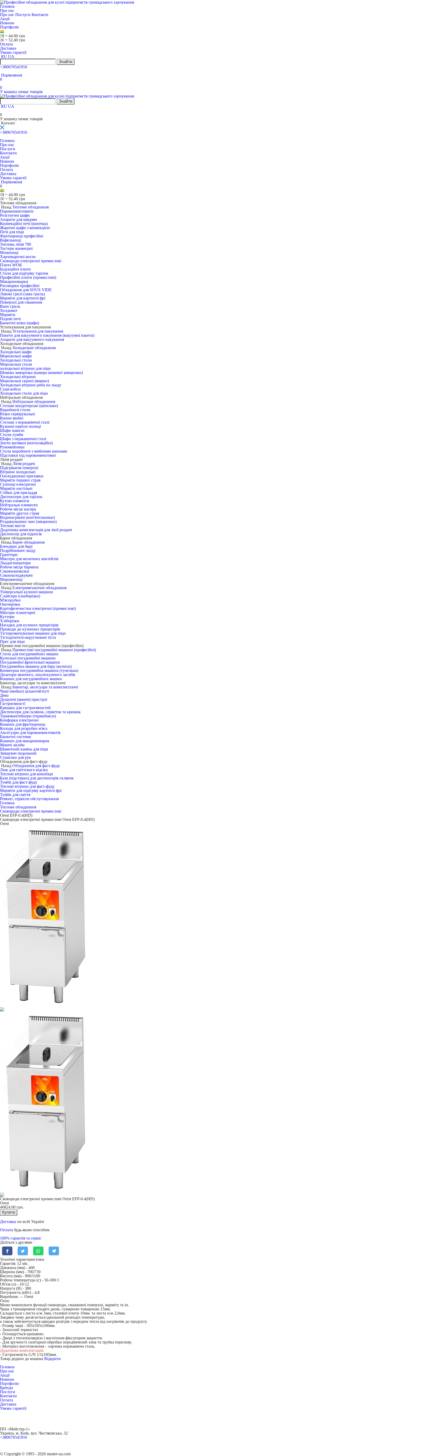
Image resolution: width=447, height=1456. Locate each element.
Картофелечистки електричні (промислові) (38, 608)
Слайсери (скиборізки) (20, 596)
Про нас (7, 10)
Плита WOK (11, 265)
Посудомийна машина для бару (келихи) (36, 666)
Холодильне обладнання (34, 348)
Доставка (8, 48)
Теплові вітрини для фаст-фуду (27, 786)
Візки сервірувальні (17, 414)
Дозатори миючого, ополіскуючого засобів (37, 674)
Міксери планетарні (17, 612)
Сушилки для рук (15, 757)
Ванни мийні (11, 418)
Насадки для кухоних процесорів (29, 625)
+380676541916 (13, 67)
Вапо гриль (10, 306)
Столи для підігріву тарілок (24, 273)
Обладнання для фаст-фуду (36, 765)
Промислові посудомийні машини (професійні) (54, 650)
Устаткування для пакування (37, 331)
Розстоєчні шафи (15, 215)
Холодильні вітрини (18, 376)
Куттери (7, 616)
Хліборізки (9, 621)
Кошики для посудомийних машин (31, 679)
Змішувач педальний (18, 753)
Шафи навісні (12, 430)
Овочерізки (10, 604)
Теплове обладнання (30, 207)
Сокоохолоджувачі (16, 575)
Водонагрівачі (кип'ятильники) (27, 517)
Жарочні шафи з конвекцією (25, 228)
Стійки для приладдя (18, 492)
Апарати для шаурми (18, 219)
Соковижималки (14, 571)
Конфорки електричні (19, 720)
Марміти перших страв (20, 480)
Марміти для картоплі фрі (22, 298)
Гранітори (9, 554)
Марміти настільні (16, 488)
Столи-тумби (11, 434)
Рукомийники (12, 447)
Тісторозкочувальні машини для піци (33, 633)
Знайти (65, 61)
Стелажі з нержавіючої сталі (24, 422)
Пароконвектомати (17, 211)
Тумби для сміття (15, 794)
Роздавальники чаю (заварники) (28, 521)
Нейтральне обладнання (33, 401)
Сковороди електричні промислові (30, 261)
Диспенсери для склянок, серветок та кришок (40, 712)
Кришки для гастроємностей (25, 708)
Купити (8, 1212)
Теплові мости (12, 525)
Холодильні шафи (16, 352)
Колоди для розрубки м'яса (23, 728)
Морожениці (11, 579)
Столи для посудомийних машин (29, 654)
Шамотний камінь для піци (24, 749)
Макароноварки (14, 281)
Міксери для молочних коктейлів (29, 559)
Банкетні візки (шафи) (19, 323)
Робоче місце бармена (19, 567)
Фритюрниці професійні (21, 236)
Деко (4, 695)
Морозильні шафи (16, 356)
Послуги (23, 14)
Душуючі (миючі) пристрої (23, 699)
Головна (7, 6)
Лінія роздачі (23, 463)
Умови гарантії (13, 52)
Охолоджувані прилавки (21, 476)
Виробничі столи (15, 410)
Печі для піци (12, 232)
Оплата (6, 44)
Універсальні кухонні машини (26, 592)
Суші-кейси (10, 389)
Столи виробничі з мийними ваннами (33, 451)
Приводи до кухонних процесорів (30, 629)
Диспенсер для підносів (21, 534)
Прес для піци (12, 641)
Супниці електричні (18, 484)
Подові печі (10, 319)
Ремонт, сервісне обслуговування (29, 799)
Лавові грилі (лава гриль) (22, 294)
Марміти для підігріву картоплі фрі (31, 790)
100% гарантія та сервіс (20, 1238)
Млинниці (9, 252)
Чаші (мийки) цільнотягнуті (24, 691)
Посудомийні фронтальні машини (30, 662)
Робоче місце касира (18, 509)
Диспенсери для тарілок (21, 496)
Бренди (6, 1387)
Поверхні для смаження (21, 302)
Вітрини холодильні (17, 472)
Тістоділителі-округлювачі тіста (28, 637)
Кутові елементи (14, 501)
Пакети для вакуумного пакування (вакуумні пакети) (47, 335)
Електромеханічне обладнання (39, 588)
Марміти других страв (19, 513)
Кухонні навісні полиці (20, 426)
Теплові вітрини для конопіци (26, 774)
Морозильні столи (16, 364)
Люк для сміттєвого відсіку (24, 770)
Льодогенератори (15, 563)
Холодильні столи (16, 360)
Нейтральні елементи (19, 505)
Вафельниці (10, 240)
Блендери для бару (16, 546)
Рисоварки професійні (19, 285)
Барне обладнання (28, 542)
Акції (5, 19)
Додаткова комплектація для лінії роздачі (36, 530)
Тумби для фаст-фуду (18, 782)
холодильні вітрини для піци (25, 368)
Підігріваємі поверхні (19, 468)
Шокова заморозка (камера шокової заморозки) (41, 372)
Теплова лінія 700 (15, 244)
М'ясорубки (10, 600)
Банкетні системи (15, 736)
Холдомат (8, 310)
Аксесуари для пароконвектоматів (30, 732)
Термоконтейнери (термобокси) (28, 716)
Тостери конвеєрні (16, 248)
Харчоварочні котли (18, 256)
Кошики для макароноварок (24, 741)
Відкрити (52, 1358)
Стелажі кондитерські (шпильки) (29, 405)
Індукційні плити (15, 269)
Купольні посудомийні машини (28, 658)
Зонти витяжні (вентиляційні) (26, 443)
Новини (7, 23)
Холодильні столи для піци (24, 393)
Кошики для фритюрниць (22, 724)
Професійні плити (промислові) (28, 277)
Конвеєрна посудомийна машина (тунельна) (39, 670)
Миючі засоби (12, 745)
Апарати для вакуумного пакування (32, 339)
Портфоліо (9, 27)
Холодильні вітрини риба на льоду (30, 385)
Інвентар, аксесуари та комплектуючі (45, 687)
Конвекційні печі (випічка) (24, 223)
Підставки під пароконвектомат (28, 455)
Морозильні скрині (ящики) (24, 381)
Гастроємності (12, 703)
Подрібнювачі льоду (18, 550)
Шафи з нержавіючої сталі (23, 439)
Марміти (7, 314)
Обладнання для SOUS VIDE (26, 290)
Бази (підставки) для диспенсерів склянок (37, 778)
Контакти (40, 14)
